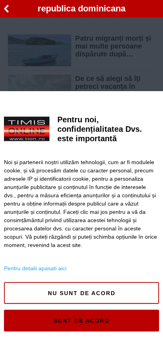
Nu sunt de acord (82, 293)
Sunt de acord (82, 321)
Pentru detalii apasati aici (35, 268)
